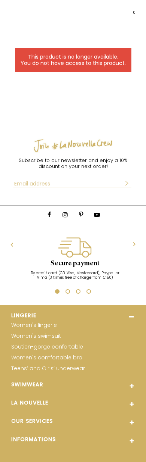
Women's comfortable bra (46, 358)
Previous (12, 244)
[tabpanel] (75, 262)
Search (27, 9)
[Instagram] (65, 214)
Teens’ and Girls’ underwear (48, 368)
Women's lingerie (34, 325)
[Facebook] (49, 214)
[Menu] (12, 9)
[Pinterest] (81, 214)
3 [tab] (78, 292)
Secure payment (75, 263)
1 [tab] (56, 292)
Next (134, 244)
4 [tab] (89, 292)
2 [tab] (68, 292)
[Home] (77, 9)
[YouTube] (96, 214)
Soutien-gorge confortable (47, 347)
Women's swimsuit (36, 336)
